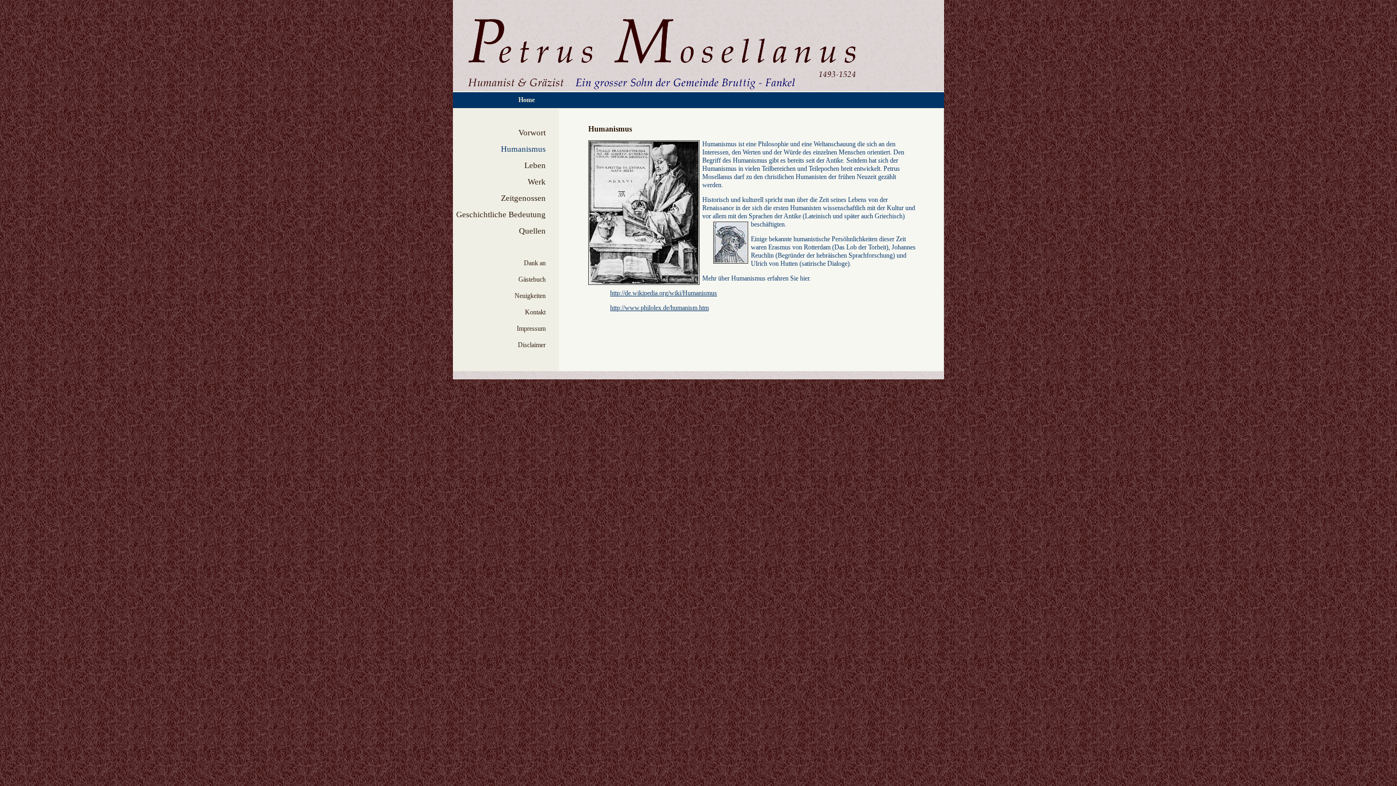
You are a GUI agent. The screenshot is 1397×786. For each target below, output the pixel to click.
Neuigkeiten (530, 296)
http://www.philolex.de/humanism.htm (659, 308)
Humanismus (523, 149)
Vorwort (532, 132)
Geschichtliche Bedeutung (501, 214)
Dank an (535, 263)
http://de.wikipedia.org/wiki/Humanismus (663, 293)
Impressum (531, 328)
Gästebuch (532, 279)
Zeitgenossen (523, 198)
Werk (537, 181)
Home (526, 100)
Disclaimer (532, 345)
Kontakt (535, 312)
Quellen (532, 231)
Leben (535, 165)
